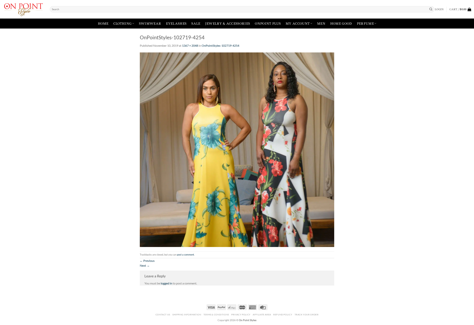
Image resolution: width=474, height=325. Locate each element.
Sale (195, 23)
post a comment (185, 254)
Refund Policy (282, 314)
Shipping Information (186, 314)
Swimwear (150, 23)
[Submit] (431, 9)
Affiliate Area (262, 314)
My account (298, 23)
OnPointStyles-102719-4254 (220, 45)
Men (321, 23)
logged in (166, 283)
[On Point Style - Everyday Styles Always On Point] (23, 9)
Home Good (341, 23)
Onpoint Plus (268, 23)
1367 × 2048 (190, 45)
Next (145, 265)
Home (103, 23)
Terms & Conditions (216, 314)
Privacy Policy (241, 314)
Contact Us (163, 314)
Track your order (307, 314)
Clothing (122, 23)
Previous (147, 260)
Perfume (365, 23)
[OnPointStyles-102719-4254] (237, 149)
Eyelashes (176, 23)
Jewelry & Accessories (227, 23)
